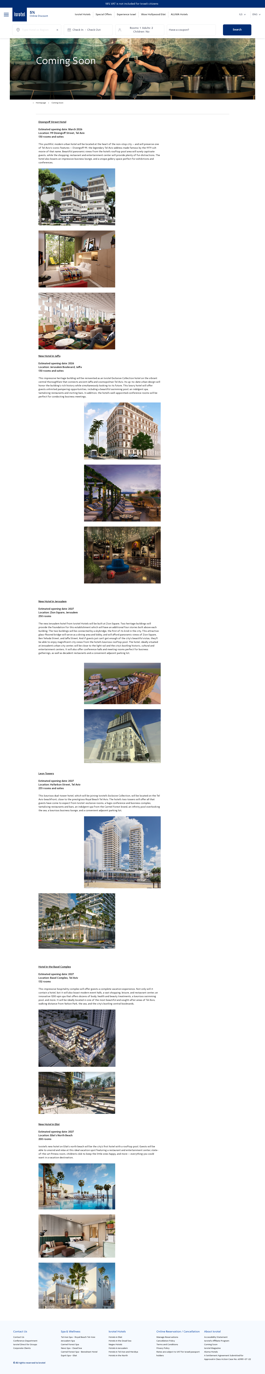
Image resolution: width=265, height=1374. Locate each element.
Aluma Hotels (211, 1352)
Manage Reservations (167, 1337)
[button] (6, 14)
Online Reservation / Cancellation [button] (178, 1331)
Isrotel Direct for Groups (25, 1344)
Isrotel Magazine (212, 1348)
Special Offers (104, 14)
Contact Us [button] (20, 1331)
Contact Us (18, 1337)
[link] (19, 14)
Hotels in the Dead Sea (120, 1341)
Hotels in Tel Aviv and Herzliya (123, 1352)
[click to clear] (57, 30)
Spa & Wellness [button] (70, 1331)
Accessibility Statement (216, 1337)
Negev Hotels (115, 1344)
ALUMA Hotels (179, 14)
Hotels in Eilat (115, 1337)
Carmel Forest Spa (70, 1344)
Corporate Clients (22, 1348)
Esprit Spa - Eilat (69, 1356)
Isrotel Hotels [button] (82, 14)
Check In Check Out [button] (87, 30)
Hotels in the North (118, 1356)
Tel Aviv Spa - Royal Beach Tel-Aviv (78, 1337)
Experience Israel (126, 14)
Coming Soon (210, 1344)
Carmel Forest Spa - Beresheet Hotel (79, 1352)
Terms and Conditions (167, 1344)
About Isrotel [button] (212, 1331)
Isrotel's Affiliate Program (216, 1341)
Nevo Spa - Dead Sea (71, 1348)
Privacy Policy (162, 1348)
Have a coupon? (179, 30)
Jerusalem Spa (68, 1341)
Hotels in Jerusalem (118, 1348)
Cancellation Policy (165, 1341)
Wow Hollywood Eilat (153, 14)
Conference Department (25, 1341)
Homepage (41, 103)
